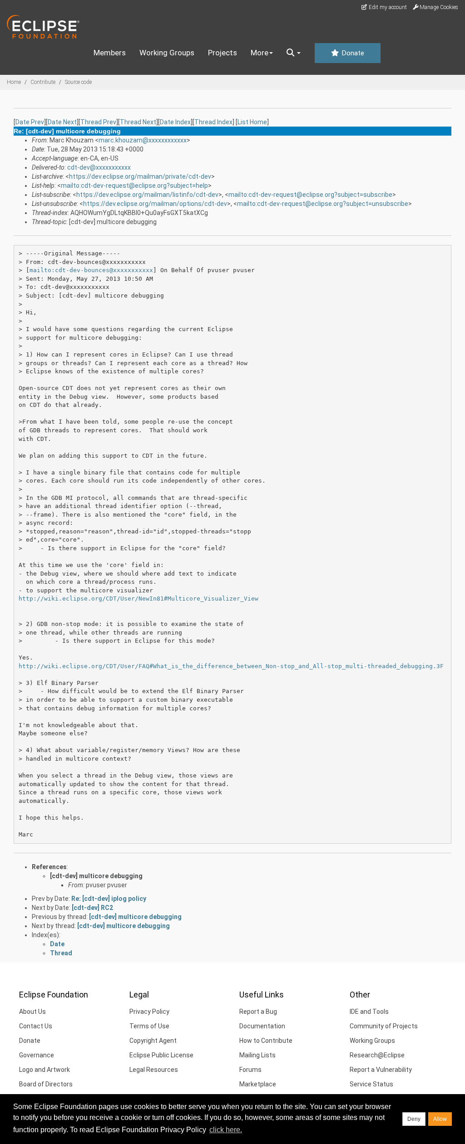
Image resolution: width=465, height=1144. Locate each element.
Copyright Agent (153, 1040)
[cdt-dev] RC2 (92, 907)
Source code (78, 82)
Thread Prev (98, 122)
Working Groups (166, 52)
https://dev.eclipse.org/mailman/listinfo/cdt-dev (147, 194)
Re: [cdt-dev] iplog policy (108, 898)
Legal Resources (153, 1069)
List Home (252, 122)
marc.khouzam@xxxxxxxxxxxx (143, 140)
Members (110, 52)
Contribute (42, 82)
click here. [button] (225, 1130)
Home (14, 82)
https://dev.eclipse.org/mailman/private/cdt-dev (140, 176)
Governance (36, 1055)
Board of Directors (46, 1084)
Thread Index (213, 122)
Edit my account (387, 7)
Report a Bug (258, 1011)
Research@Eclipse (377, 1055)
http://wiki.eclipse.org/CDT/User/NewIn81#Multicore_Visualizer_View (138, 598)
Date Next (62, 122)
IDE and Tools (369, 1011)
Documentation (262, 1026)
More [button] (259, 52)
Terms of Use (149, 1026)
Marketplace (257, 1084)
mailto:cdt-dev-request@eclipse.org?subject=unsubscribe (322, 203)
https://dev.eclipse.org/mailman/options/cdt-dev (155, 203)
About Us (32, 1011)
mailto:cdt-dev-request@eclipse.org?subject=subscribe (310, 194)
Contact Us (35, 1026)
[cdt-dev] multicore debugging (96, 876)
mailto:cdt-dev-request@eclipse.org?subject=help (134, 185)
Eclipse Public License (161, 1055)
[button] (294, 53)
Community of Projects (384, 1026)
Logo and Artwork (44, 1069)
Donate (352, 53)
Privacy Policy (149, 1011)
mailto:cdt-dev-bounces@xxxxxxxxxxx (91, 270)
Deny (413, 1119)
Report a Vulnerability (381, 1069)
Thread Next (138, 122)
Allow (440, 1119)
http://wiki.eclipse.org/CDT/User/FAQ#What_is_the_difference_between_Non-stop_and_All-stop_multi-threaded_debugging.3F (231, 666)
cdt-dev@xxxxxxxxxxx (99, 167)
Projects (222, 52)
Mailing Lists (257, 1055)
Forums (250, 1069)
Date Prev (29, 122)
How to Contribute (265, 1040)
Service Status (371, 1084)
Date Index (175, 122)
